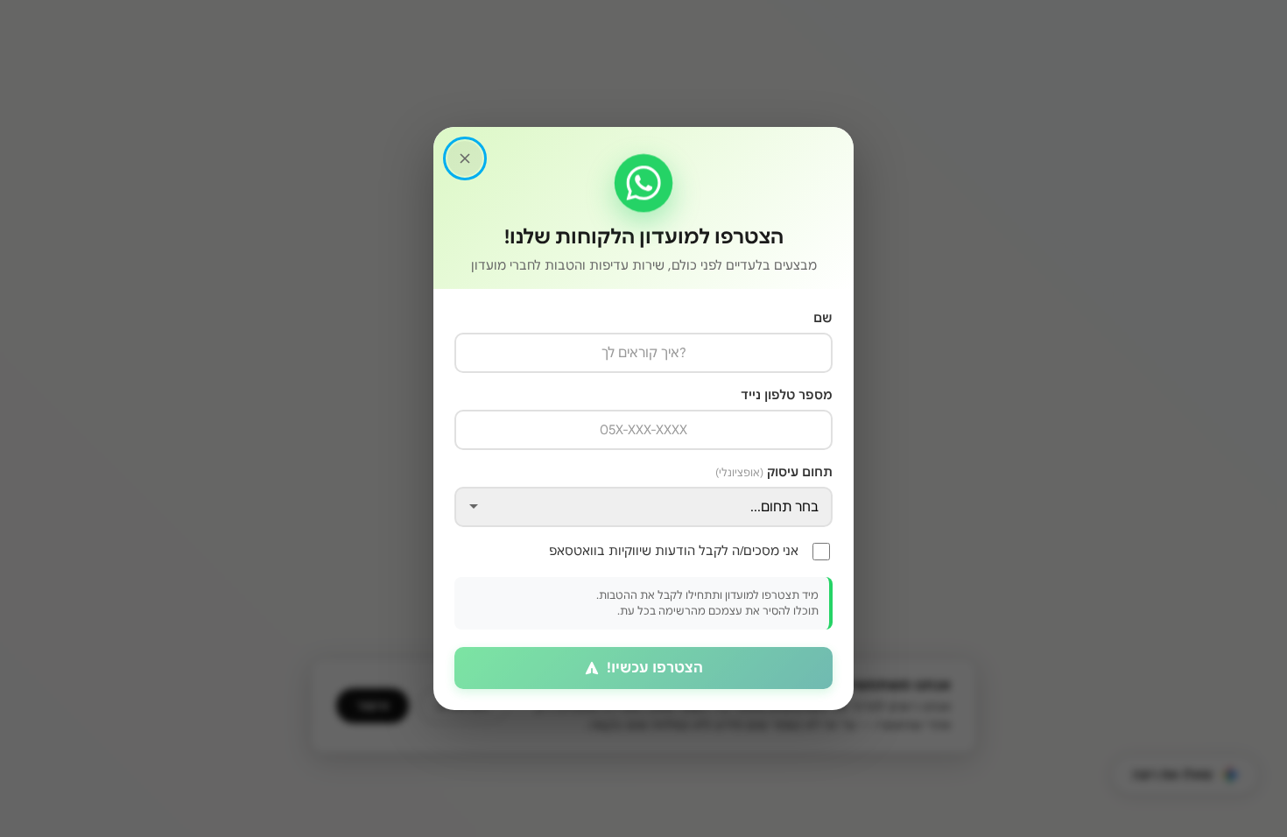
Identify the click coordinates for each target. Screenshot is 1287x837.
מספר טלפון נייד (787, 395)
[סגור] (464, 158)
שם (823, 318)
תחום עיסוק (774, 472)
